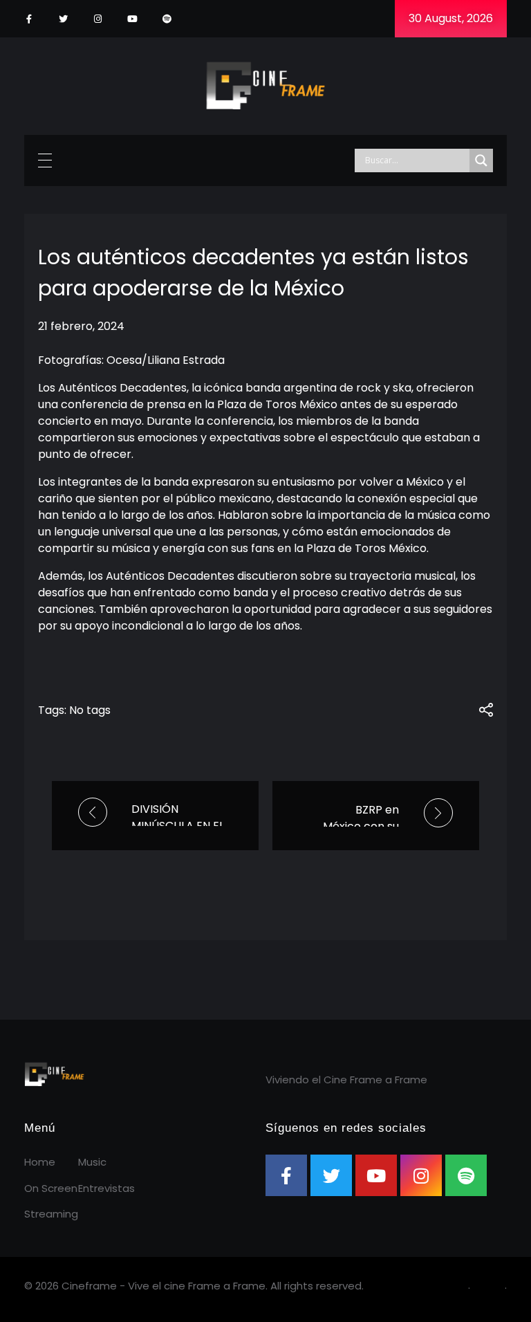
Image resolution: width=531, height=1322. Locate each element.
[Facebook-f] (28, 19)
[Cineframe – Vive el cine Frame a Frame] (265, 83)
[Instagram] (97, 19)
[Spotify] (166, 19)
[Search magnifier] (481, 160)
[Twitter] (63, 19)
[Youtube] (132, 19)
